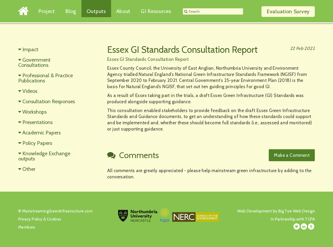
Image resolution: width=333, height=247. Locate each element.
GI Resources (156, 11)
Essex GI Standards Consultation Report (148, 59)
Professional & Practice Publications (45, 78)
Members (26, 227)
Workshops (34, 112)
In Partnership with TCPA (293, 219)
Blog (70, 11)
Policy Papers (37, 143)
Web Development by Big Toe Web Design (276, 211)
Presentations (37, 122)
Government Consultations (34, 62)
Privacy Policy (30, 219)
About (123, 11)
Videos (29, 91)
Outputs (96, 11)
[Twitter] (296, 226)
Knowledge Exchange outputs (44, 156)
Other (28, 169)
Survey (288, 11)
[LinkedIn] (304, 226)
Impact (30, 49)
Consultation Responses (48, 101)
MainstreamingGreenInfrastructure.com (57, 211)
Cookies (54, 219)
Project (46, 11)
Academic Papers (41, 132)
